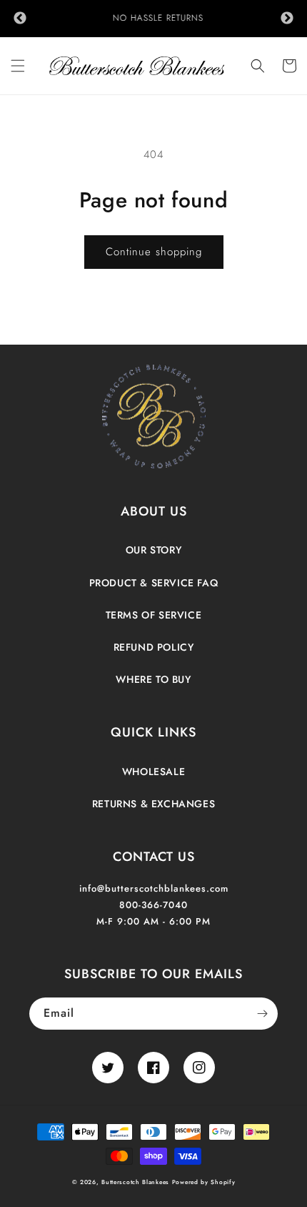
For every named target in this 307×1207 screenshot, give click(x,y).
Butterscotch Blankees (136, 1182)
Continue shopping (154, 252)
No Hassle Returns (154, 17)
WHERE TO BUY (153, 679)
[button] (18, 66)
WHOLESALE (153, 771)
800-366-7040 (153, 905)
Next (287, 18)
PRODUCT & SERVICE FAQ (153, 583)
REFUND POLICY (154, 647)
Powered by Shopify (204, 1182)
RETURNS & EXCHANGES (153, 804)
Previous (20, 18)
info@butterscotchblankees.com (153, 888)
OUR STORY (153, 550)
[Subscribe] (262, 1013)
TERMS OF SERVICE (154, 615)
